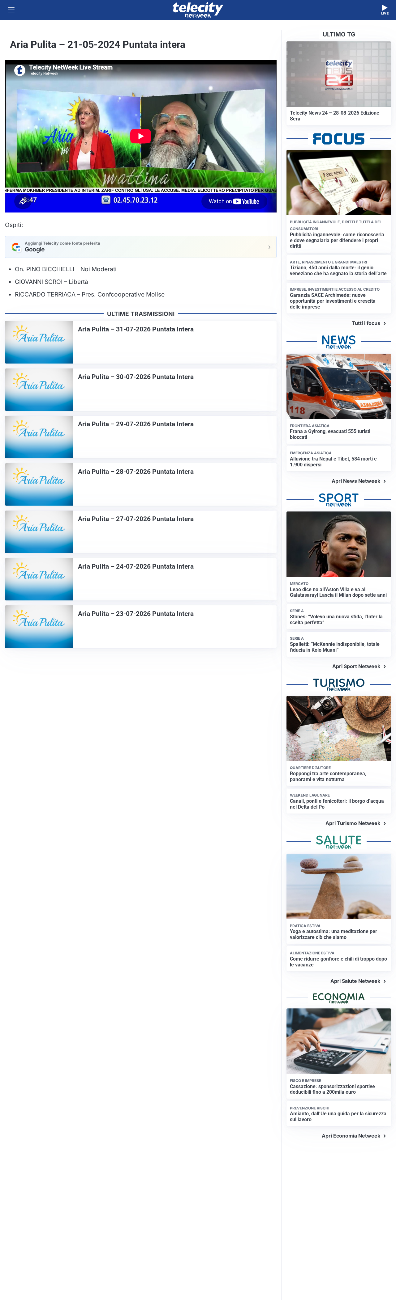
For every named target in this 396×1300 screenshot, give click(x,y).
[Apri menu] (11, 9)
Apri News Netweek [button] (356, 481)
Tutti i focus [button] (366, 323)
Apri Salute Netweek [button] (355, 981)
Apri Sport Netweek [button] (356, 666)
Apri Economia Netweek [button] (351, 1136)
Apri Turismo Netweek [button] (352, 823)
